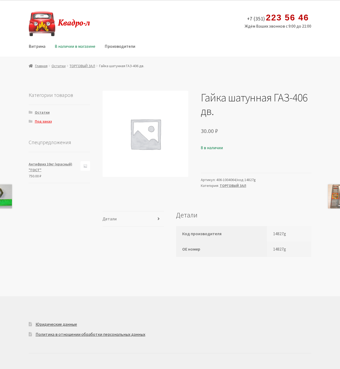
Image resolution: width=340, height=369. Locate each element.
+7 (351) (278, 17)
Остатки (59, 65)
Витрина (37, 46)
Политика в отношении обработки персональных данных (90, 334)
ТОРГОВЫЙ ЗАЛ (82, 65)
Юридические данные (56, 324)
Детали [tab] (110, 218)
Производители (120, 46)
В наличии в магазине (75, 46)
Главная (41, 65)
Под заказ (43, 121)
